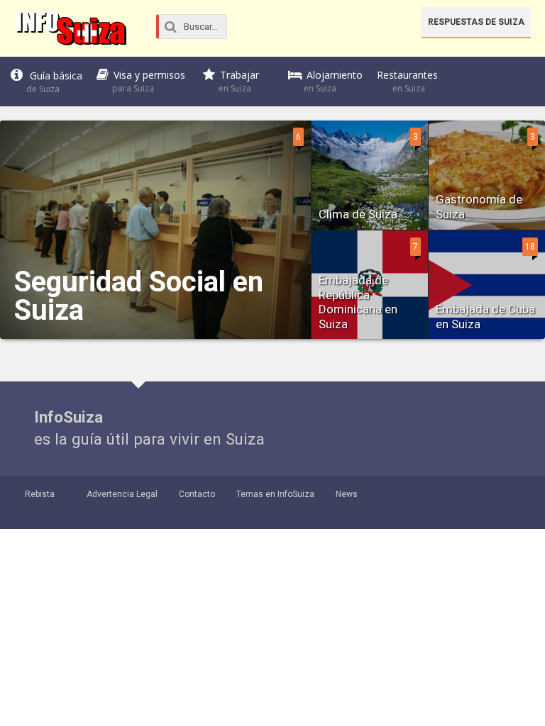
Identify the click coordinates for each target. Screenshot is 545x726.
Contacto (197, 494)
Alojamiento (333, 81)
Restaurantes (407, 81)
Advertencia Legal (122, 494)
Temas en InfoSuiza (275, 494)
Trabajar (239, 81)
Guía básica (54, 82)
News (347, 494)
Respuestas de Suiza (476, 22)
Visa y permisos (148, 81)
